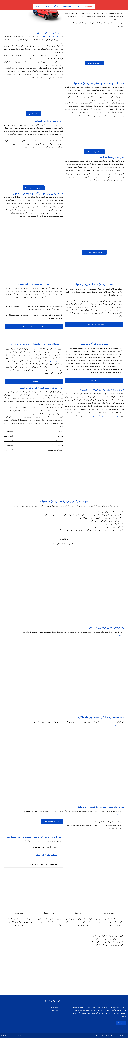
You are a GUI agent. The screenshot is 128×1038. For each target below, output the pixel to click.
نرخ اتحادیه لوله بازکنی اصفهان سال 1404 (15, 1014)
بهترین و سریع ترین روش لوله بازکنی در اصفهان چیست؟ (106, 935)
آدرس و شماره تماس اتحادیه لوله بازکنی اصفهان (13, 1009)
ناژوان (2, 1035)
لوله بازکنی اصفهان (78, 1007)
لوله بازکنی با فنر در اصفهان (49, 36)
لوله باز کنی (53, 361)
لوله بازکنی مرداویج (19, 1021)
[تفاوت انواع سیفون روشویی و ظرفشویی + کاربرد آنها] (64, 765)
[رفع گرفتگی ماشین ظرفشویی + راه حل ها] (64, 586)
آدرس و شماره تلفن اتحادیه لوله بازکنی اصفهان (106, 415)
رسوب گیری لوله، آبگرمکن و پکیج (15, 1024)
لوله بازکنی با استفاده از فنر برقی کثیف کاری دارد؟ (108, 942)
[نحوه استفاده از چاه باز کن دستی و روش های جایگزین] (64, 676)
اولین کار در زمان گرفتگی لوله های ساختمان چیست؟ (107, 945)
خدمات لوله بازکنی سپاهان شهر (16, 1018)
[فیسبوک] (7, 2)
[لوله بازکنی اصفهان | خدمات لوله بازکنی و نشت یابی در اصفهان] (121, 5)
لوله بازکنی (55, 1010)
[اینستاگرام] (2, 2)
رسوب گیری (118, 635)
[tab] (64, 935)
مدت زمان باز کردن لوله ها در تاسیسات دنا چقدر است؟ (106, 939)
